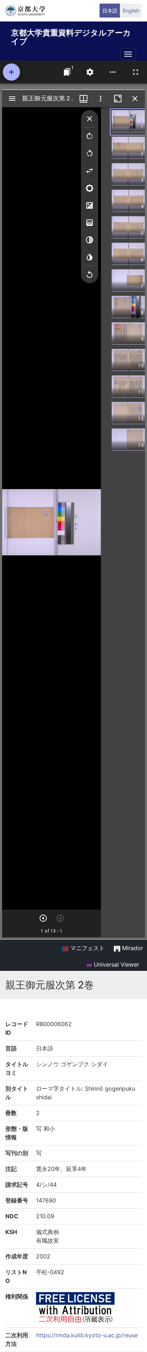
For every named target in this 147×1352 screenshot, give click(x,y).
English (131, 11)
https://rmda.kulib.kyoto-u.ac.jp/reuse (87, 1335)
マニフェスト (87, 948)
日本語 (109, 11)
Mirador (131, 948)
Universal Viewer (115, 964)
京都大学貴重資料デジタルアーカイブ (71, 35)
